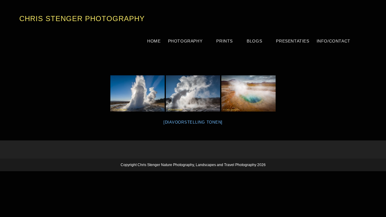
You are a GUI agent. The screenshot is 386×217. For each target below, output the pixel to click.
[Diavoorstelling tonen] (193, 122)
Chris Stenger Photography (82, 18)
